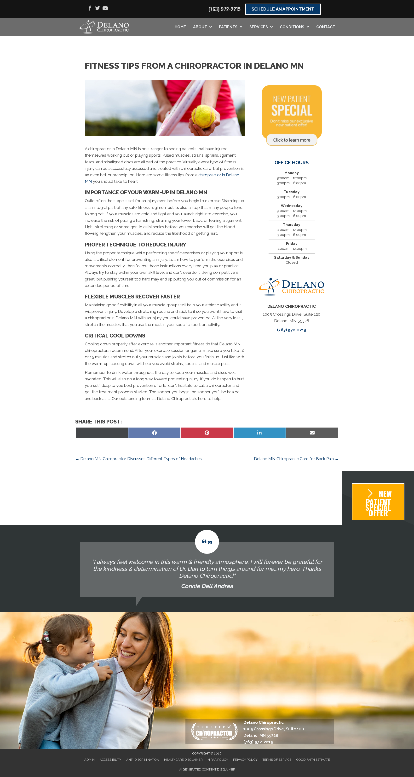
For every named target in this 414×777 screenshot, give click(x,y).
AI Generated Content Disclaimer (207, 769)
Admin (89, 759)
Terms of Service (277, 759)
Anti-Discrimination (142, 759)
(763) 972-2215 (224, 9)
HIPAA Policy (218, 759)
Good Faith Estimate (313, 759)
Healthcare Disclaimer (183, 759)
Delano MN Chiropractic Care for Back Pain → (296, 458)
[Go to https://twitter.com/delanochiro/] (97, 9)
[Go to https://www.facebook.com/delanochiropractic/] (89, 9)
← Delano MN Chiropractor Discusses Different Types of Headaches (138, 458)
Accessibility (110, 759)
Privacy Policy (245, 759)
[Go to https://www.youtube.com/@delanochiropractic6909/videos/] (105, 9)
